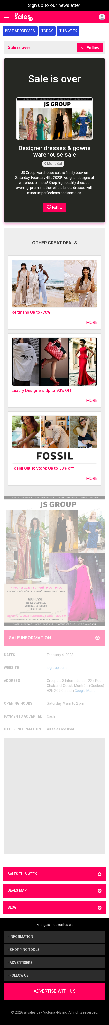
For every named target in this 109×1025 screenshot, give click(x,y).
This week (68, 31)
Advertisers (21, 962)
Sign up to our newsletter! (54, 5)
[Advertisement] (54, 796)
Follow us (19, 975)
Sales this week (22, 874)
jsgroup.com (57, 668)
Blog (12, 907)
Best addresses (20, 31)
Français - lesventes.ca (55, 925)
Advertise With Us (55, 991)
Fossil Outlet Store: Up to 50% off (43, 468)
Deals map (17, 890)
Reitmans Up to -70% (31, 312)
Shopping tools (24, 950)
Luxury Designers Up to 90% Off (41, 390)
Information (21, 937)
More (91, 322)
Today (47, 31)
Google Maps (85, 691)
